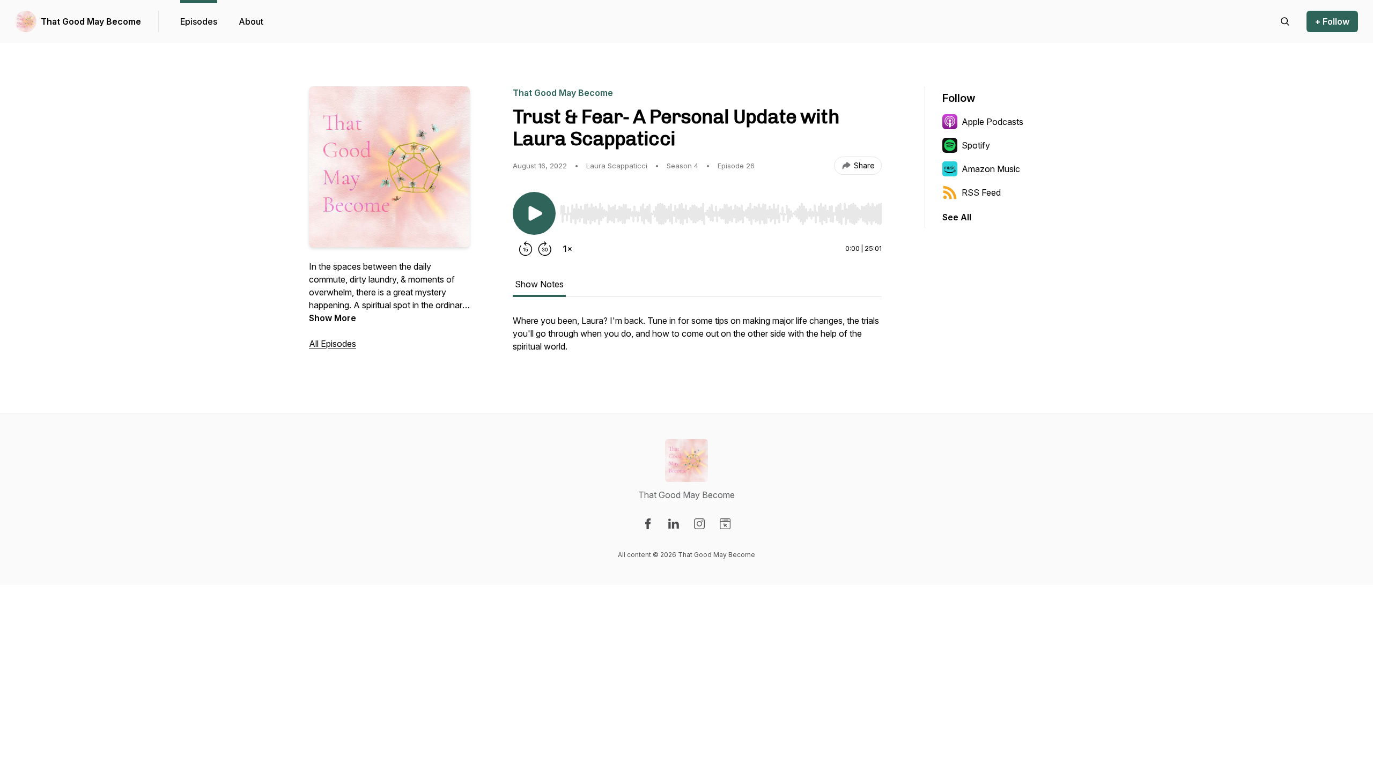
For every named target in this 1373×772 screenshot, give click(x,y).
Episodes (198, 21)
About (251, 21)
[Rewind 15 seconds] (525, 248)
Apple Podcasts (992, 121)
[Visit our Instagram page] (699, 523)
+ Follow (1332, 21)
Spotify (976, 145)
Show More (332, 318)
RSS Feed (981, 192)
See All (956, 217)
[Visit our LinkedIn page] (673, 523)
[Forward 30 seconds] (544, 248)
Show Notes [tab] (539, 284)
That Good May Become (91, 21)
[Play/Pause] (534, 213)
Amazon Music (991, 169)
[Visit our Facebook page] (648, 523)
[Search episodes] (1285, 21)
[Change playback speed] (567, 248)
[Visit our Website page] (725, 523)
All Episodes (332, 343)
